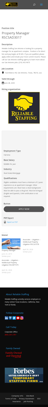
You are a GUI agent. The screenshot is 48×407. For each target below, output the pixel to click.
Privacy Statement (26, 398)
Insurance (17, 401)
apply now (24, 209)
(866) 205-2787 (10, 335)
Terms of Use (10, 398)
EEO (38, 398)
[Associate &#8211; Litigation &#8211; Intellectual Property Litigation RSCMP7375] (12, 266)
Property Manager (8, 250)
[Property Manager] (11, 243)
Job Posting (28, 401)
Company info (17, 396)
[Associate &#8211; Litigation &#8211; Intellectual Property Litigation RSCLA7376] (33, 245)
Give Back (30, 396)
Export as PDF (12, 222)
